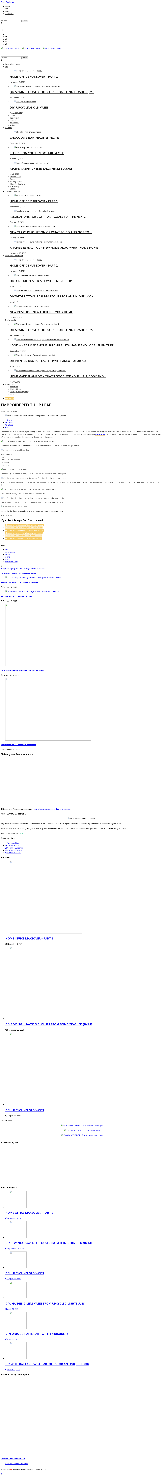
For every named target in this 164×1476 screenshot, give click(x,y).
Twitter (13, 845)
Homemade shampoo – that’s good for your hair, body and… (58, 376)
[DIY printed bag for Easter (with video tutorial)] (34, 355)
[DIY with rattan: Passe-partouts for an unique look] (36, 291)
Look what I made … (13, 64)
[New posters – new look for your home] (31, 306)
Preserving (14, 186)
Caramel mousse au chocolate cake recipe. (18, 573)
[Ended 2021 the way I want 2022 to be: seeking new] (27, 1162)
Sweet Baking (15, 176)
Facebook (12, 843)
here (21, 833)
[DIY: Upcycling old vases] (25, 102)
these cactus (100, 434)
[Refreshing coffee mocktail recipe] (29, 147)
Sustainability (11, 320)
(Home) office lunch (18, 184)
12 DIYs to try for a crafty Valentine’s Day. (19, 582)
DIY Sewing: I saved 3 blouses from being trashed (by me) (49, 1024)
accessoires (14, 123)
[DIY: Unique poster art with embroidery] (31, 275)
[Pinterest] (6, 39)
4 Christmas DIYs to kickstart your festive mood (22, 670)
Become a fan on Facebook (13, 1459)
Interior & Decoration (14, 255)
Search (25, 21)
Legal (12, 394)
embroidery (10, 552)
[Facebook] (5, 34)
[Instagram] (6, 41)
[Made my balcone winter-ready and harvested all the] (82, 1423)
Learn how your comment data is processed (52, 809)
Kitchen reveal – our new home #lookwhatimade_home (54, 248)
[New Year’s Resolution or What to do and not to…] (35, 226)
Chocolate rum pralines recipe (34, 138)
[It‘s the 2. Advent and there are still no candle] (136, 1162)
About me (9, 13)
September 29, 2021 (15, 1248)
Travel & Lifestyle (12, 191)
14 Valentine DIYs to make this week (17, 596)
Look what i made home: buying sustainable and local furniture (62, 345)
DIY (6, 9)
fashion (13, 120)
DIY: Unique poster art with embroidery (41, 281)
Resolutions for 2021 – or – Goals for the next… (48, 217)
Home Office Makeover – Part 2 (34, 77)
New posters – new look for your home (41, 312)
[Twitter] (6, 36)
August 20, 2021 (14, 1279)
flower (8, 554)
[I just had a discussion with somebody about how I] (136, 1426)
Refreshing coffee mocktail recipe (37, 153)
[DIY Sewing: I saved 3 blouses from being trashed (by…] (37, 86)
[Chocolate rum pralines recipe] (27, 132)
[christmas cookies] (82, 1125)
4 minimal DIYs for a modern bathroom (18, 744)
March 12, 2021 (13, 1369)
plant (7, 557)
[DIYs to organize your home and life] (82, 1135)
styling (12, 125)
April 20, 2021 (13, 1309)
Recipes (8, 127)
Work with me (15, 389)
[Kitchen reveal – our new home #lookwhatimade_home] (38, 242)
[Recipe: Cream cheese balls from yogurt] (31, 163)
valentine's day (11, 562)
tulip (7, 559)
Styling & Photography (19, 391)
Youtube (15, 848)
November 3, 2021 (15, 1218)
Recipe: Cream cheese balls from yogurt (41, 168)
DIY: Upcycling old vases (29, 107)
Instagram (14, 850)
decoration (14, 118)
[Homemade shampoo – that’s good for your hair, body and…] (40, 370)
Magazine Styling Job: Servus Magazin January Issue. (23, 568)
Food (7, 11)
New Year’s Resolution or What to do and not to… (51, 232)
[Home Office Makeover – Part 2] (28, 71)
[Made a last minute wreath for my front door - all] (82, 1160)
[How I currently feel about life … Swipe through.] (27, 1424)
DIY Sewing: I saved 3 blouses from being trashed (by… (52, 92)
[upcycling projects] (82, 1130)
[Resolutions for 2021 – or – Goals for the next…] (34, 211)
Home (7, 6)
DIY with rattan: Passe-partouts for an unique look (51, 296)
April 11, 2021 (13, 1339)
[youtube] (6, 44)
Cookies (13, 189)
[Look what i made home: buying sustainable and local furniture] (41, 339)
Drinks (12, 179)
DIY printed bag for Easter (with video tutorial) (48, 361)
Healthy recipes (16, 181)
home (12, 115)
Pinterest (14, 853)
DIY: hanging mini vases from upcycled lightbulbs (45, 1303)
